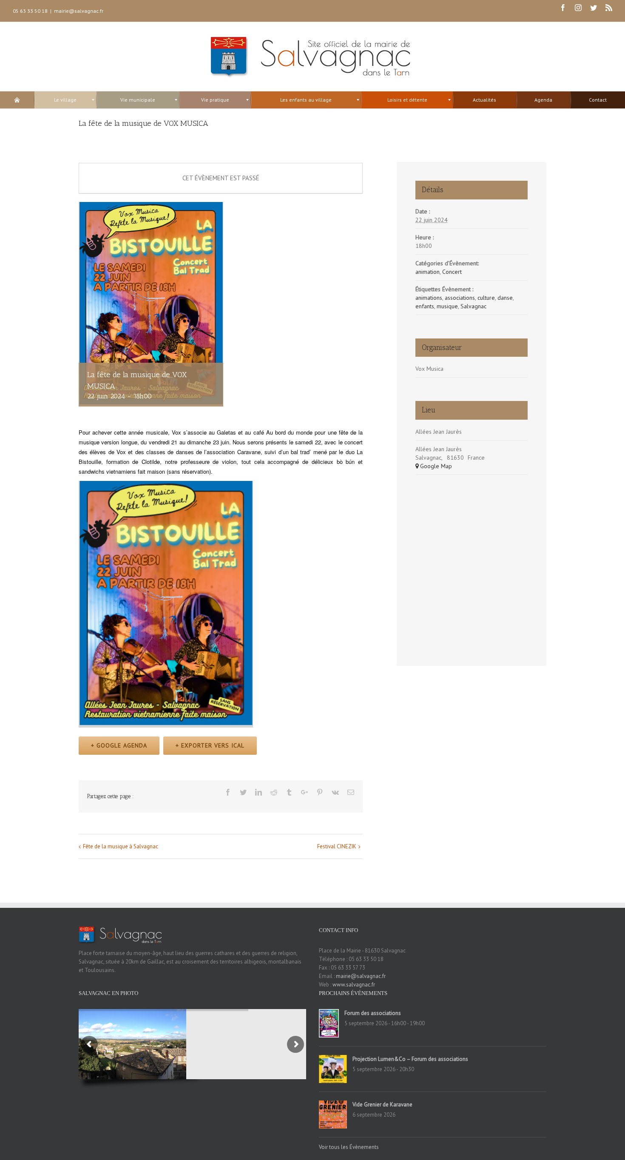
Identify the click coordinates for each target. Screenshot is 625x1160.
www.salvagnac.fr (353, 984)
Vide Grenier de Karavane (382, 1104)
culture (486, 297)
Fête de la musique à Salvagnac (120, 846)
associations (460, 297)
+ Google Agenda (119, 745)
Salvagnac (473, 306)
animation (427, 272)
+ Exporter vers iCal (210, 745)
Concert (452, 272)
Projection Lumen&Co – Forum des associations (410, 1059)
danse (505, 297)
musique (447, 306)
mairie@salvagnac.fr (78, 11)
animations (428, 297)
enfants (424, 306)
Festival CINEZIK (336, 846)
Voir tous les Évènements (349, 1147)
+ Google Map (433, 466)
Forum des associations (372, 1013)
